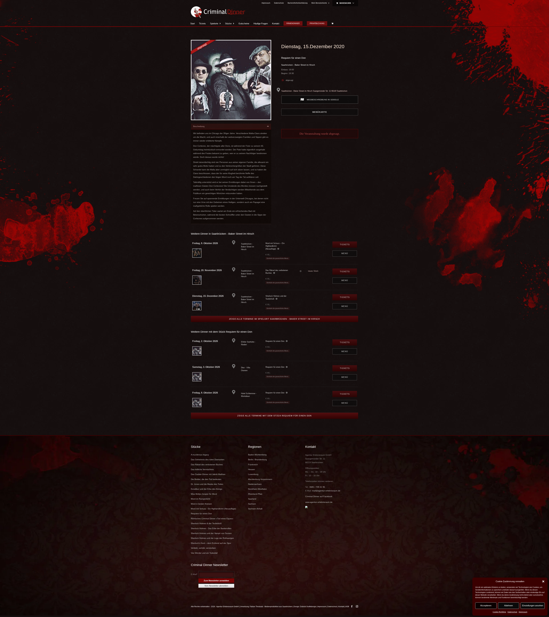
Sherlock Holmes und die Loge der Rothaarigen (212, 538)
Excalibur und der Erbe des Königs (206, 489)
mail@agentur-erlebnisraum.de (326, 491)
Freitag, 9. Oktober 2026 (205, 243)
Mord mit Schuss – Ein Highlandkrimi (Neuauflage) (275, 246)
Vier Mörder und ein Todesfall (204, 553)
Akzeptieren (485, 605)
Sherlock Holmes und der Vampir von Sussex (211, 533)
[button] (543, 581)
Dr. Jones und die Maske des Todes (207, 484)
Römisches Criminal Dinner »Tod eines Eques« (212, 518)
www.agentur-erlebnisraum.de (318, 502)
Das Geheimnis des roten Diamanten (207, 459)
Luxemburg (253, 474)
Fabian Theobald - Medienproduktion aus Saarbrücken (271, 607)
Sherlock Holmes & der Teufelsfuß (206, 523)
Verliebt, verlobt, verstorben (203, 548)
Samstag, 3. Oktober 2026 (206, 367)
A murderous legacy (200, 455)
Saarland (252, 499)
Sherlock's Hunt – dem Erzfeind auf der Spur (211, 543)
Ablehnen (508, 605)
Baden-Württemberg (257, 455)
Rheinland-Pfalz (255, 494)
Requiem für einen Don (293, 58)
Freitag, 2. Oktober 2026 (205, 341)
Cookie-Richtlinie (499, 612)
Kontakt (341, 607)
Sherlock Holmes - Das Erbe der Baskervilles (211, 528)
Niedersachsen (255, 484)
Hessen (251, 469)
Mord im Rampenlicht (200, 499)
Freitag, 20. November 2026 (207, 270)
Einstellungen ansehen (532, 605)
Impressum (523, 612)
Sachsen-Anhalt (255, 509)
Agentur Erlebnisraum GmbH (227, 607)
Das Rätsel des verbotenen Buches (207, 464)
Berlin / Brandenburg (257, 459)
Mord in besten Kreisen (201, 504)
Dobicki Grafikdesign (308, 607)
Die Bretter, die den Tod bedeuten (206, 479)
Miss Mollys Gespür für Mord (204, 494)
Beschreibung (198, 126)
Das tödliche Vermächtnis (202, 469)
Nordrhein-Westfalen (257, 489)
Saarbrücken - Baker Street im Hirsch (298, 65)
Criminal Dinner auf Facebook (318, 496)
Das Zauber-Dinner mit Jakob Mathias (208, 474)
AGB (347, 607)
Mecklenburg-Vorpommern (260, 479)
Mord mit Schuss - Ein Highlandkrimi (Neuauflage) (213, 509)
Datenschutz (512, 612)
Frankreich (253, 464)
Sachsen (252, 504)
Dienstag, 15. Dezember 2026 (208, 296)
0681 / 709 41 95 (317, 487)
